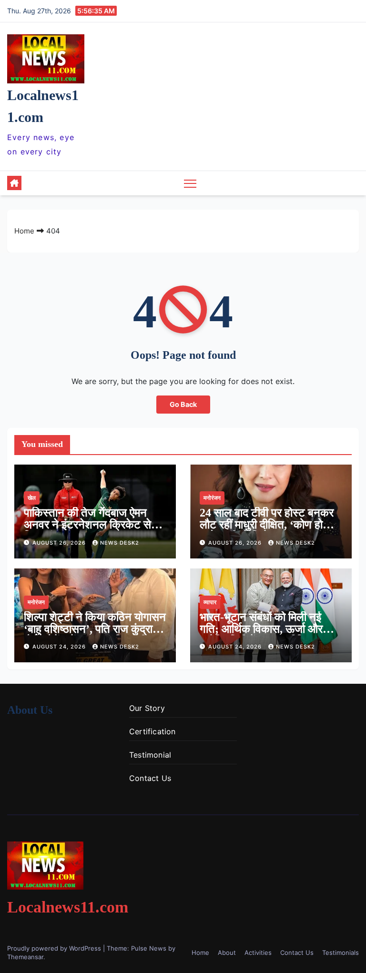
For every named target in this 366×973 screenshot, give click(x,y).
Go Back (183, 404)
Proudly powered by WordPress (55, 948)
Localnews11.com (67, 907)
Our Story (147, 708)
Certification (152, 731)
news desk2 (119, 542)
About (227, 952)
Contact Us (150, 778)
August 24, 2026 (60, 646)
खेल (32, 497)
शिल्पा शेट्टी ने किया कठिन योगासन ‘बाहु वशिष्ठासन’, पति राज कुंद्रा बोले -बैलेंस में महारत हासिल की (95, 629)
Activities (258, 952)
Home (24, 230)
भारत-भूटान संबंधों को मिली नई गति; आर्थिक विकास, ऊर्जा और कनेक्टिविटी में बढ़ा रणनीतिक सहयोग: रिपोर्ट (261, 635)
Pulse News (148, 948)
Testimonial (150, 755)
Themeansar (25, 957)
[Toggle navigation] (190, 183)
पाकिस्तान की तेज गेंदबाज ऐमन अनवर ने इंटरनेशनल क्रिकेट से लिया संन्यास (87, 525)
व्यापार (209, 602)
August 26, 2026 (60, 542)
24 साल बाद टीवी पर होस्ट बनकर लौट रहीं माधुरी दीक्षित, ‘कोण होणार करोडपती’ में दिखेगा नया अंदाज (268, 525)
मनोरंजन (212, 497)
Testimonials (340, 952)
